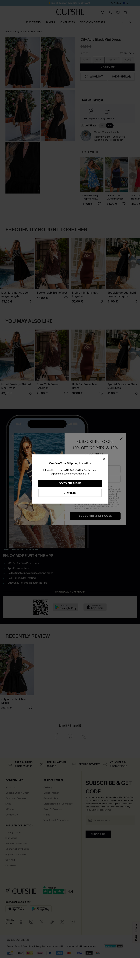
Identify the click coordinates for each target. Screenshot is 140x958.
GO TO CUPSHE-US (70, 483)
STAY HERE (70, 493)
